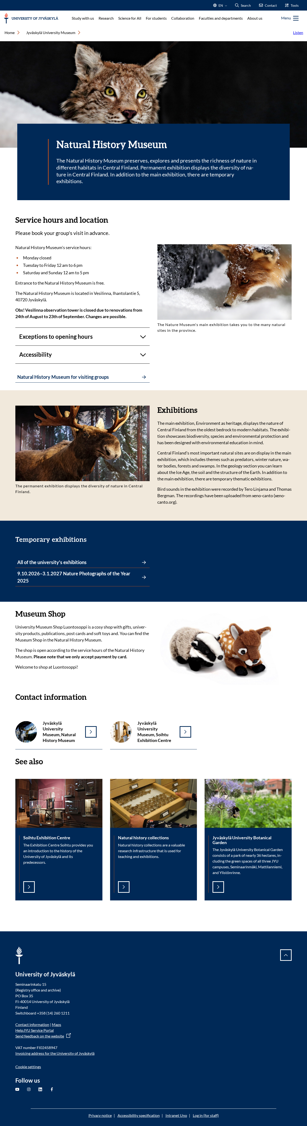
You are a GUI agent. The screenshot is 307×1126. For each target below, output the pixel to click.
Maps (56, 1024)
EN (220, 6)
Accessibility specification (139, 1115)
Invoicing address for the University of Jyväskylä (54, 1053)
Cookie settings (28, 1066)
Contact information (32, 1024)
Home (10, 32)
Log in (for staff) (206, 1115)
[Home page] (31, 18)
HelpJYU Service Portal (34, 1030)
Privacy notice (100, 1115)
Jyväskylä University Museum (50, 32)
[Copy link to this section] (113, 219)
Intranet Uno (176, 1115)
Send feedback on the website (39, 1036)
